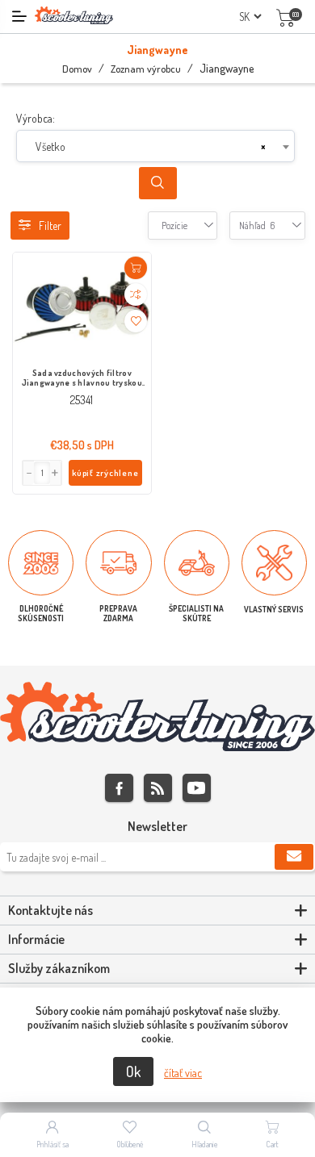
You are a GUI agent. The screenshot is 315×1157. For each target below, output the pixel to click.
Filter (50, 225)
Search (158, 183)
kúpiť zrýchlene (105, 472)
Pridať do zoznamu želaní (135, 321)
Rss (158, 788)
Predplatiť (294, 857)
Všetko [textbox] (50, 146)
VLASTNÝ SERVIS (274, 609)
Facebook (119, 788)
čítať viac (183, 1073)
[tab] (157, 910)
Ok (133, 1071)
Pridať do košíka (135, 268)
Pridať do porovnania (135, 294)
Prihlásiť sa (52, 1144)
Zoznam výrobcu (146, 68)
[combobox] (155, 146)
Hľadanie (204, 1144)
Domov (77, 68)
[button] (55, 473)
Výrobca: (35, 118)
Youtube (197, 788)
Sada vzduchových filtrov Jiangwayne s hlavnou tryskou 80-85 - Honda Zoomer (82, 378)
